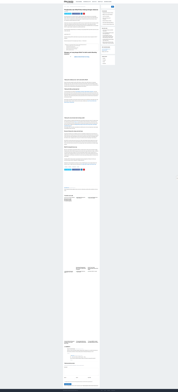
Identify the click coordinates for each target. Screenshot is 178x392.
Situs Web (89, 377)
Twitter (104, 61)
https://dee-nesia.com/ (72, 187)
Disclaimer (108, 390)
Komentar (66, 367)
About (102, 390)
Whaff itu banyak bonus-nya (70, 49)
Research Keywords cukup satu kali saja (71, 48)
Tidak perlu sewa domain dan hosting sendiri (72, 47)
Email (77, 377)
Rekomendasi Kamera (107, 1)
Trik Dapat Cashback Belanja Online (108, 24)
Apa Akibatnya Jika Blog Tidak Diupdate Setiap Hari (85, 91)
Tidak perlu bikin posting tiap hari (70, 46)
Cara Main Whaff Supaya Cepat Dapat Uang (88, 164)
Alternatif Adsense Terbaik (107, 20)
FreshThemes (72, 390)
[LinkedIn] (81, 14)
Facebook (104, 63)
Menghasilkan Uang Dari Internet (108, 12)
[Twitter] (64, 192)
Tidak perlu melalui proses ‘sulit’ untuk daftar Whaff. (73, 45)
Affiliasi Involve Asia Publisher (108, 14)
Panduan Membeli (79, 1)
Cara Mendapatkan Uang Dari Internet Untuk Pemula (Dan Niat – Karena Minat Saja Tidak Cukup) (108, 36)
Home (65, 6)
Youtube (104, 58)
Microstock (94, 1)
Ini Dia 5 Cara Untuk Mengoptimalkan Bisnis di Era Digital (93, 268)
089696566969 (104, 50)
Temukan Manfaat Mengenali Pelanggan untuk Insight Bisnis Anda (69, 342)
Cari (112, 6)
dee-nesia (66, 390)
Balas (68, 353)
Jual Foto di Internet (106, 16)
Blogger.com (76, 121)
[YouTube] (66, 192)
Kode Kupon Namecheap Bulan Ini (108, 22)
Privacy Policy (113, 390)
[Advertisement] (81, 110)
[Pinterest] (84, 14)
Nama (65, 377)
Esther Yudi (66, 11)
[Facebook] (65, 192)
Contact (105, 390)
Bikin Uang (76, 390)
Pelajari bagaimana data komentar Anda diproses (90, 385)
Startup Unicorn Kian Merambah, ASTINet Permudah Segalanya (68, 199)
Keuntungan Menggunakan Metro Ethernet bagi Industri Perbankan (81, 268)
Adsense (68, 6)
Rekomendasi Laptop (87, 1)
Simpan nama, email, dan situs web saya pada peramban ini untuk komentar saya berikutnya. (79, 381)
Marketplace (100, 1)
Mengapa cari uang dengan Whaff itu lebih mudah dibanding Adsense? (75, 44)
